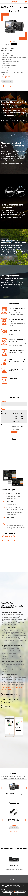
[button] (10, 41)
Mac (9, 540)
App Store (7, 702)
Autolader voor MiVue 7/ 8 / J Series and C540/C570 (14, 820)
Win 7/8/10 (9, 536)
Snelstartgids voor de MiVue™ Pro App (11, 694)
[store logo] (14, 1)
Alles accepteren (8, 891)
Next (25, 820)
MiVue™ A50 (14, 866)
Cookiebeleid (14, 894)
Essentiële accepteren (20, 891)
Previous (3, 820)
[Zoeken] (22, 1)
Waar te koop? (7, 86)
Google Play (8, 706)
